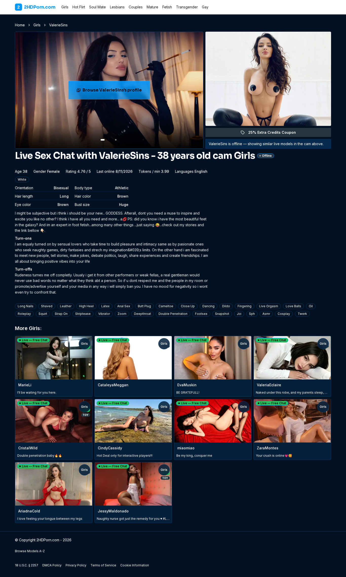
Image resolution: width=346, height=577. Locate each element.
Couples (136, 7)
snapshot (222, 314)
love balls (293, 306)
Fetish (167, 7)
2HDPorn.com (36, 7)
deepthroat (142, 314)
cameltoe (166, 306)
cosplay (284, 314)
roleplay (24, 314)
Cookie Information (134, 565)
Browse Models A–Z (30, 551)
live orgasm (268, 306)
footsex (201, 314)
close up (188, 306)
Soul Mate (97, 7)
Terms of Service (103, 565)
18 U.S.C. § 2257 (26, 565)
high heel (86, 306)
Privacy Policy (76, 565)
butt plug (144, 306)
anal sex (123, 306)
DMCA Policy (52, 565)
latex (105, 306)
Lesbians (117, 7)
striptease (83, 314)
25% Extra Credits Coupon (275, 133)
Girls (64, 7)
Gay (205, 7)
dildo (226, 306)
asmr (266, 314)
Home (20, 25)
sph (252, 314)
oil (311, 306)
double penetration (173, 314)
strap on (61, 314)
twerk (302, 314)
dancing (208, 306)
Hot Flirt (78, 7)
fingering (245, 306)
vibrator (104, 314)
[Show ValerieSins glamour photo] (115, 139)
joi (239, 314)
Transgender (187, 7)
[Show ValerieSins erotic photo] (102, 139)
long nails (25, 306)
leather (65, 306)
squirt (43, 314)
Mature (152, 7)
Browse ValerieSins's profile (115, 91)
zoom (122, 314)
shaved (46, 306)
